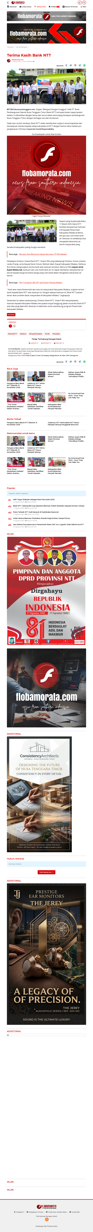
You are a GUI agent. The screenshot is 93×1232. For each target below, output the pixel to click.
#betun (23, 334)
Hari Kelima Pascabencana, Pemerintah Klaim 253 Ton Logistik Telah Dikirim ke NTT (48, 524)
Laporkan (34, 343)
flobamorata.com (17, 60)
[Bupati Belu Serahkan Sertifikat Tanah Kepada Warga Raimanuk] (36, 397)
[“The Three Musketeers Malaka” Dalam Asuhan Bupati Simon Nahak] (16, 397)
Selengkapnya (45, 872)
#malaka (56, 334)
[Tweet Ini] (70, 65)
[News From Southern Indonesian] (18, 2)
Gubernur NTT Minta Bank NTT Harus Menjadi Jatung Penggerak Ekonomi (36, 385)
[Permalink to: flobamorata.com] (9, 60)
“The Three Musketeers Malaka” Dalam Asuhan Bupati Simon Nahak (15, 407)
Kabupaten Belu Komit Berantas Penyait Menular (54, 407)
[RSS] (47, 1220)
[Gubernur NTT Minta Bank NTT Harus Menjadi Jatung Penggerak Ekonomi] (36, 376)
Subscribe (59, 343)
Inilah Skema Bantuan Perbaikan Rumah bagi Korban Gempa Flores (41, 518)
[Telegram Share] (80, 65)
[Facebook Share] (66, 65)
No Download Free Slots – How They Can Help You (76, 395)
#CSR (47, 334)
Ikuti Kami (46, 343)
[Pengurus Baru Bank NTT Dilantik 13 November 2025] (16, 376)
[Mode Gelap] (80, 2)
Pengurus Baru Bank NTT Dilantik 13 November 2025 (15, 385)
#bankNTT (12, 334)
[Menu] (8, 3)
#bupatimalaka (35, 334)
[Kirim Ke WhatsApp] (84, 65)
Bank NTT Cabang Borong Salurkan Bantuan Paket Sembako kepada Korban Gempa (48, 506)
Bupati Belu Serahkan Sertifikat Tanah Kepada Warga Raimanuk (35, 407)
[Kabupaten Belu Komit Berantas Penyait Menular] (57, 397)
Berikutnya (11, 315)
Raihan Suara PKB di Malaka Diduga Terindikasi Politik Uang (76, 374)
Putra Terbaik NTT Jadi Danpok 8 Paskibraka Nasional (36, 512)
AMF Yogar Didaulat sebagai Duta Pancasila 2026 (33, 499)
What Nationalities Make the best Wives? (56, 374)
